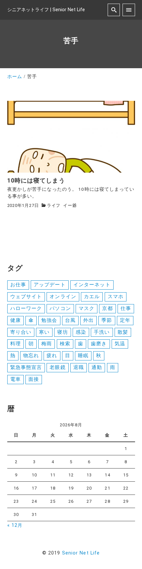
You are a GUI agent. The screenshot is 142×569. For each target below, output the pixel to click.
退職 (78, 367)
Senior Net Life (81, 553)
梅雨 (46, 344)
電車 (15, 379)
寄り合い (20, 332)
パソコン (60, 308)
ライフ (53, 205)
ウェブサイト (26, 296)
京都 (107, 308)
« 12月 (15, 525)
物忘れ (31, 355)
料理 (15, 344)
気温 (120, 344)
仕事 (126, 308)
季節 (106, 320)
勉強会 (49, 320)
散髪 (123, 332)
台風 (70, 320)
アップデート (50, 285)
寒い (44, 332)
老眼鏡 (57, 367)
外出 (88, 320)
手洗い (102, 332)
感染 (81, 332)
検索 (65, 344)
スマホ (116, 296)
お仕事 (18, 285)
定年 (125, 320)
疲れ (52, 355)
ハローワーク (26, 308)
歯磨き (99, 344)
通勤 (96, 367)
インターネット (92, 285)
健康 (15, 320)
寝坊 (62, 332)
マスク (86, 308)
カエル (92, 296)
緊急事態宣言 (26, 367)
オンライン (63, 296)
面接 (33, 379)
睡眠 (83, 355)
